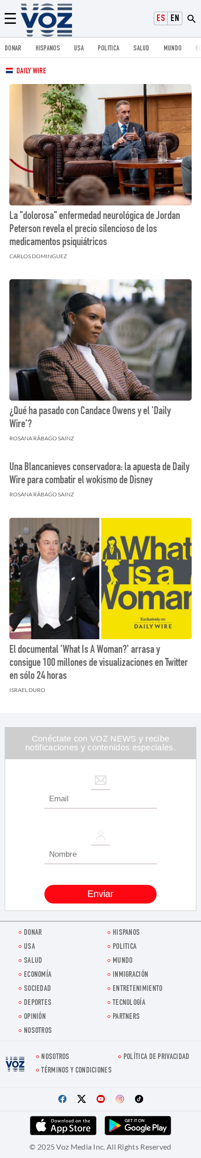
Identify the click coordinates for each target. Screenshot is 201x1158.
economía (37, 975)
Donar (13, 48)
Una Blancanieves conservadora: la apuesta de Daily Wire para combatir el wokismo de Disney (99, 474)
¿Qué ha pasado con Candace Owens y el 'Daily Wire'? (90, 418)
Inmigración (130, 975)
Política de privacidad (156, 1057)
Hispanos (48, 48)
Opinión (35, 1017)
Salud (141, 48)
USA (79, 48)
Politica (108, 48)
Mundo (173, 48)
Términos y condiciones (76, 1071)
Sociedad (37, 989)
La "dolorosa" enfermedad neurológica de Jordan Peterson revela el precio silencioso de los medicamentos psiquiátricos (94, 229)
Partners (126, 1017)
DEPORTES (37, 1003)
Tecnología (129, 1003)
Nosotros (38, 1031)
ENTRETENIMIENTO (138, 989)
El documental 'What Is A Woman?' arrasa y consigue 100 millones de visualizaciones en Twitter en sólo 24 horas (98, 663)
